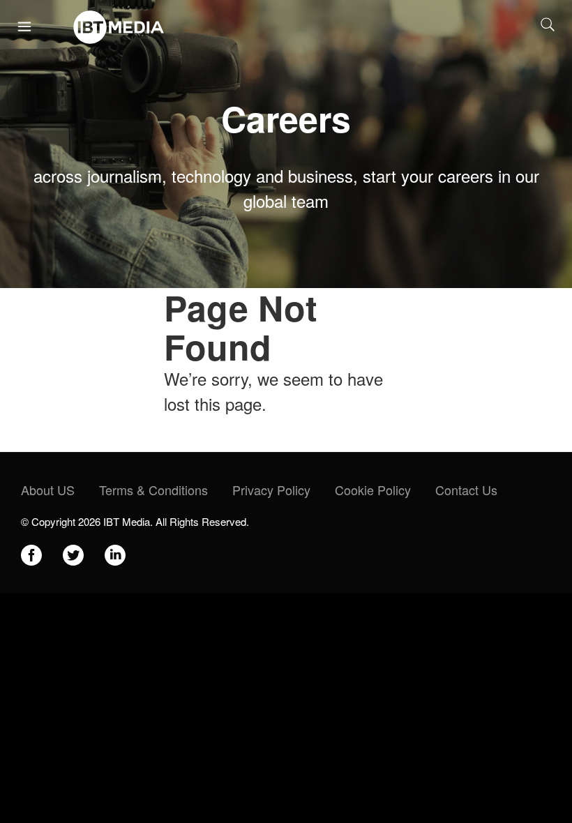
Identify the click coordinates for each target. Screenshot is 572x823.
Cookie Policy (373, 490)
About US (48, 490)
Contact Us (466, 490)
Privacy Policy (271, 490)
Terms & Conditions (153, 490)
